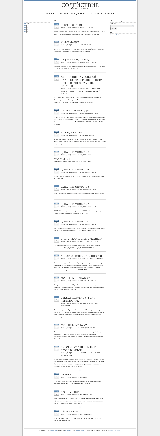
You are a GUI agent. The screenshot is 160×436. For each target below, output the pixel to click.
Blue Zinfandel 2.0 (81, 430)
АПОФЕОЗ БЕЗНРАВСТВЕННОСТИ (81, 256)
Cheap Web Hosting (115, 430)
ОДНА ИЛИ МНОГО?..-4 (75, 169)
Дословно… (67, 374)
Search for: (113, 23)
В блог (50, 13)
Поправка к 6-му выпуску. (75, 59)
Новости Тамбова (115, 35)
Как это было (104, 13)
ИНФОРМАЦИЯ (70, 42)
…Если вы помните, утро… (76, 110)
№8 (25, 32)
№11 (25, 24)
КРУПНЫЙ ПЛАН (71, 391)
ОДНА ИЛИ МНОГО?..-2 (75, 204)
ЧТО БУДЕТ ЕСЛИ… (72, 132)
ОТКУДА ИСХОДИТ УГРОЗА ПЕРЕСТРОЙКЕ (78, 299)
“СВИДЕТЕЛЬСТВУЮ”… (75, 325)
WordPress (68, 430)
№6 (25, 28)
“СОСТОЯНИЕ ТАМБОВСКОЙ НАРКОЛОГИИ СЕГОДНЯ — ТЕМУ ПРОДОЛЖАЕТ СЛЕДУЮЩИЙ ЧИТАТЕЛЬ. (81, 81)
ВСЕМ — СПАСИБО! (73, 24)
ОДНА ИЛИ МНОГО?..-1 (75, 221)
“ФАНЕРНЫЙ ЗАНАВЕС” (75, 278)
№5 (25, 26)
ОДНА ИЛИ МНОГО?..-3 (75, 186)
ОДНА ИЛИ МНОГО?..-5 (75, 152)
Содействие (80, 5)
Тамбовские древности (75, 13)
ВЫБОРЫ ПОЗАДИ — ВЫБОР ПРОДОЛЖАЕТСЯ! (78, 349)
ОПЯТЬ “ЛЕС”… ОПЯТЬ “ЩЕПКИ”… (82, 238)
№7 (25, 30)
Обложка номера (70, 411)
